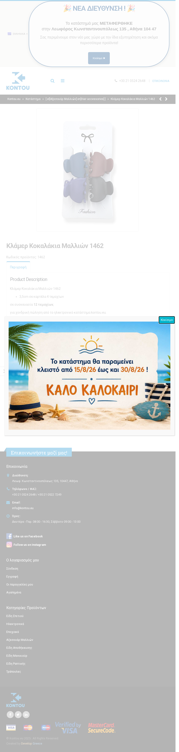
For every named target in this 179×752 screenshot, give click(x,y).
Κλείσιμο (167, 320)
